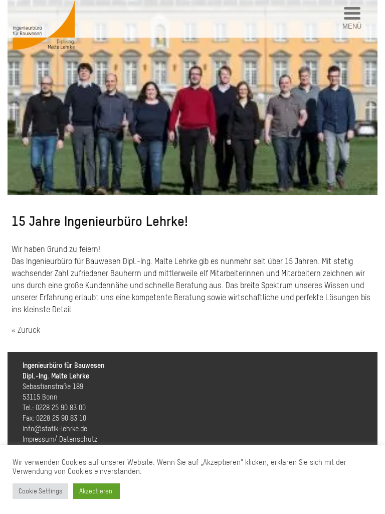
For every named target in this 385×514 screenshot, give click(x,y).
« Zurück (26, 329)
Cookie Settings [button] (40, 491)
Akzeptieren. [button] (96, 491)
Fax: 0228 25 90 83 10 (54, 418)
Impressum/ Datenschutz (60, 439)
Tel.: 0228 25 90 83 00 (54, 408)
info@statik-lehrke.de (55, 429)
